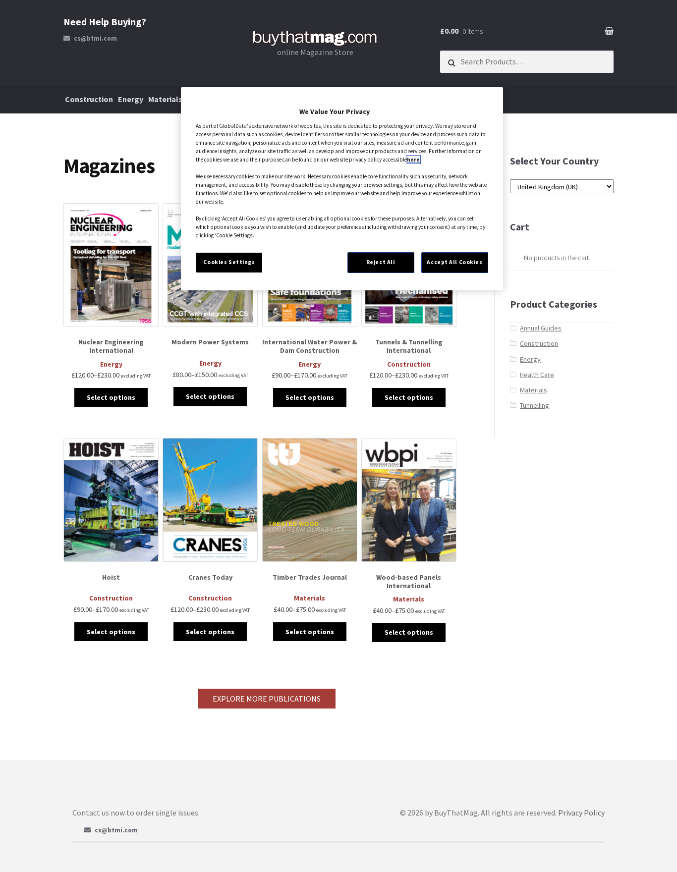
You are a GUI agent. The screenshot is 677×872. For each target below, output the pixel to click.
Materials (165, 99)
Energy (130, 99)
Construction (89, 99)
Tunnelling (534, 405)
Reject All (380, 262)
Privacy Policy (581, 813)
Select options (111, 397)
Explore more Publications (267, 699)
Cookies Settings (229, 262)
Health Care (537, 374)
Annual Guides (541, 328)
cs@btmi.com (95, 38)
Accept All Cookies (454, 262)
